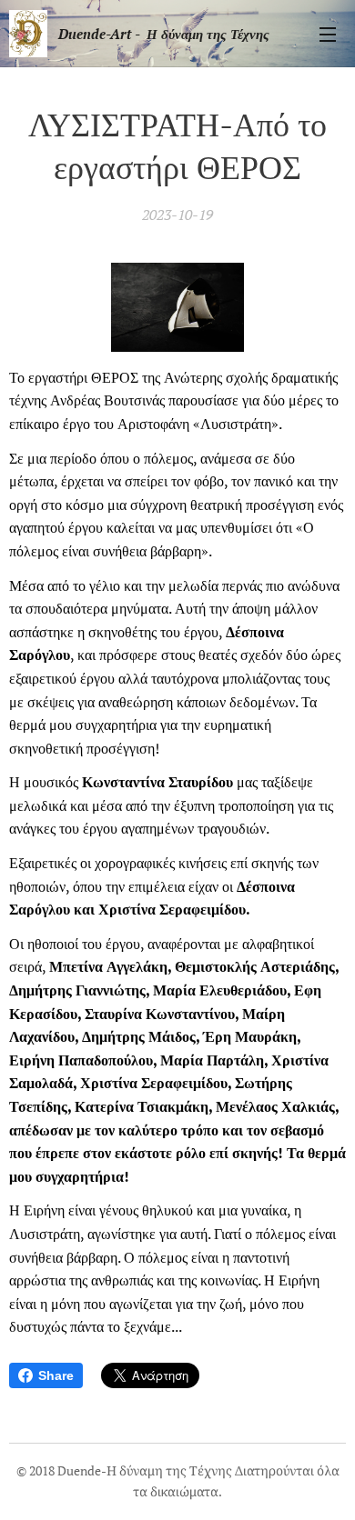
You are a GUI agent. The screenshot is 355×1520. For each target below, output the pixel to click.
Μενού (327, 33)
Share (56, 1375)
